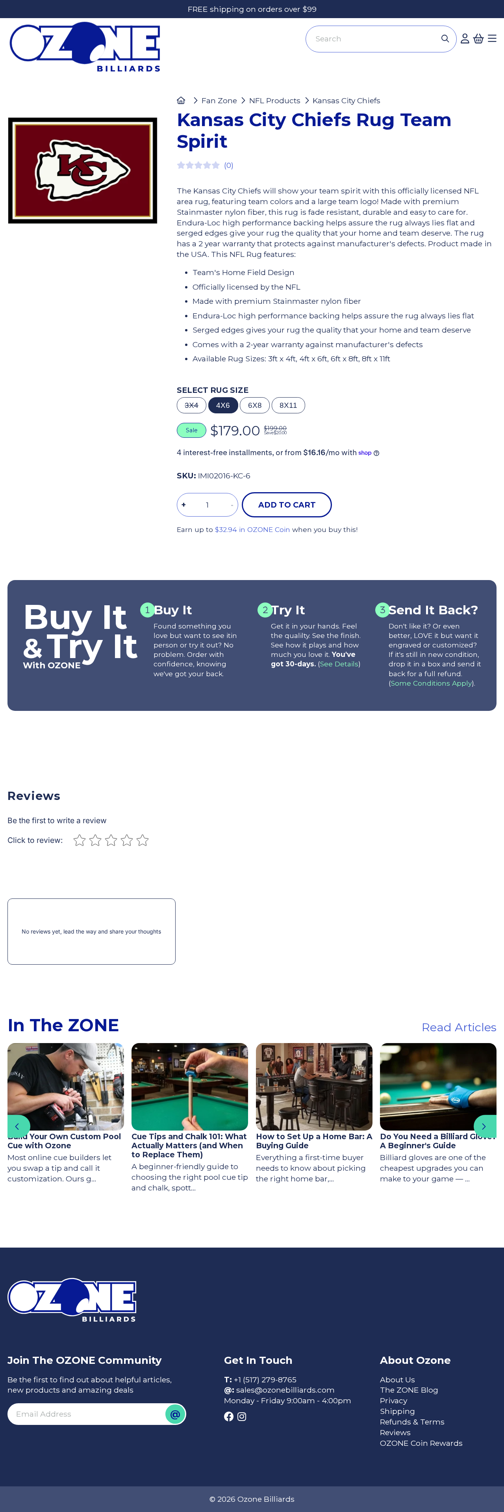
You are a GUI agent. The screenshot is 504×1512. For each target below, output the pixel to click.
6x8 (255, 405)
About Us (397, 1379)
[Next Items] (485, 1126)
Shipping (397, 1411)
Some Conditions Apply (431, 683)
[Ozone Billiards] (88, 51)
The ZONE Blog (409, 1390)
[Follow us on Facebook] (229, 1417)
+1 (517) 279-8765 (265, 1379)
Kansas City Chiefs (346, 100)
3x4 (191, 405)
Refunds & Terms (412, 1421)
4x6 (223, 405)
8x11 (288, 405)
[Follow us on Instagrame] (241, 1417)
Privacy (393, 1400)
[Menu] (492, 39)
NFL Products (274, 100)
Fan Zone (219, 100)
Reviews (395, 1432)
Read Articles (459, 1027)
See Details (339, 664)
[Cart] (478, 39)
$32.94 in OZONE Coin (252, 529)
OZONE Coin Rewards (421, 1443)
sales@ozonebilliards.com (285, 1390)
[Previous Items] (18, 1126)
